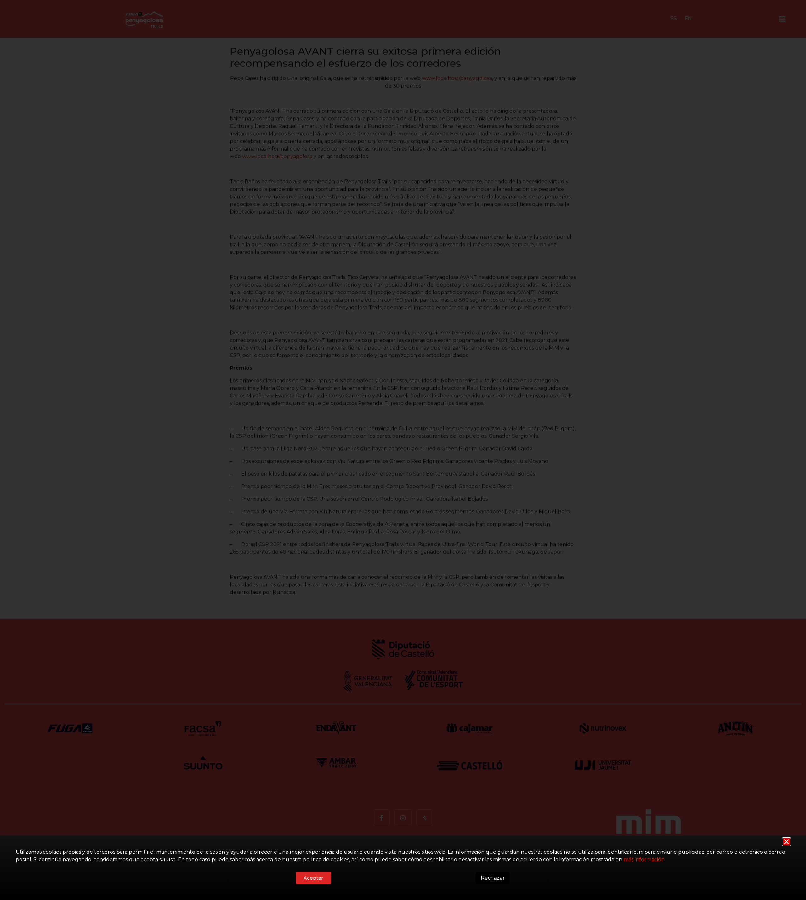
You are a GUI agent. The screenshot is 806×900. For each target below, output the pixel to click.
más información (644, 860)
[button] (786, 841)
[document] (403, 450)
